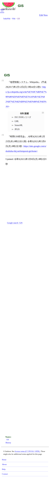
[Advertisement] (25, 46)
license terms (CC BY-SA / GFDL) (27, 451)
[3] (3, 135)
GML (17, 121)
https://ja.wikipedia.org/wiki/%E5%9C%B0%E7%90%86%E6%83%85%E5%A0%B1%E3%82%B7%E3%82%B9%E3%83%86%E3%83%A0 (26, 97)
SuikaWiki (6, 19)
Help (4, 469)
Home (4, 460)
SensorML (19, 125)
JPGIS (17, 129)
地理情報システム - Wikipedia (24, 82)
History (8, 443)
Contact (5, 474)
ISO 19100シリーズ (23, 117)
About (4, 464)
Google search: (14, 223)
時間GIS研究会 (17, 136)
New (45, 15)
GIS (21, 6)
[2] (43, 113)
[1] (3, 80)
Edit (41, 15)
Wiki (13, 19)
